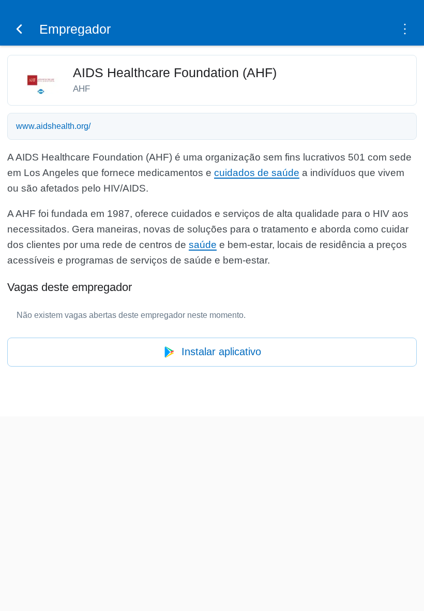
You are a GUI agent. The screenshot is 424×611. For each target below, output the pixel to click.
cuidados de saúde (256, 172)
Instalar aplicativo (221, 351)
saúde (203, 244)
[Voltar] (19, 29)
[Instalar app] (405, 29)
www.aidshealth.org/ (53, 126)
